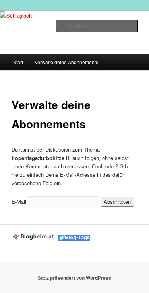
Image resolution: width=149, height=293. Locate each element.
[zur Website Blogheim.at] (34, 238)
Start (18, 62)
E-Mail (19, 201)
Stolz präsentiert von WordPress (74, 277)
